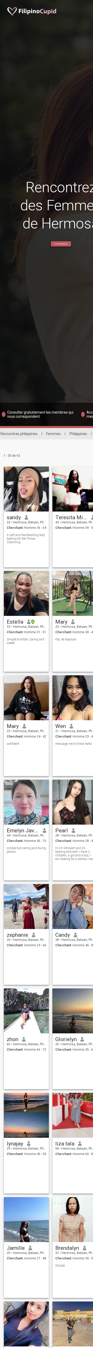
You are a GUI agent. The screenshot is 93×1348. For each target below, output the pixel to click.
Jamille (16, 1248)
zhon (12, 1039)
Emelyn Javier (23, 830)
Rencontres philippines (19, 434)
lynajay (15, 1144)
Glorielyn (66, 1039)
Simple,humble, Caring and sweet (25, 641)
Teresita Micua (71, 517)
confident (13, 744)
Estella (15, 622)
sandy (14, 517)
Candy (62, 935)
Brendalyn (67, 1248)
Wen (60, 726)
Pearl (61, 830)
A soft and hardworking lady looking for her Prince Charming (26, 538)
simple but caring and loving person (26, 850)
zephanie (17, 935)
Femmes (53, 434)
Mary (61, 622)
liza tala (64, 1144)
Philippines (78, 434)
